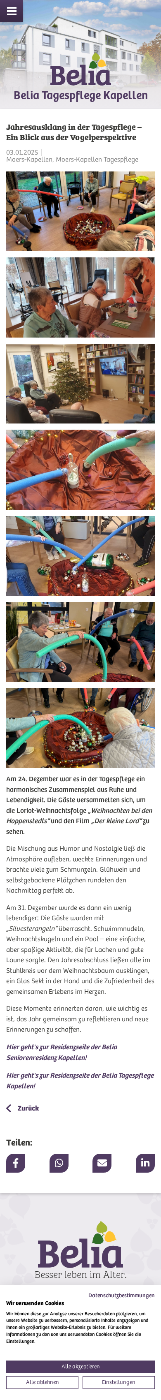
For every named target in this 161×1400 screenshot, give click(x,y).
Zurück (28, 1108)
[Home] (80, 76)
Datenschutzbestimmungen (121, 1295)
